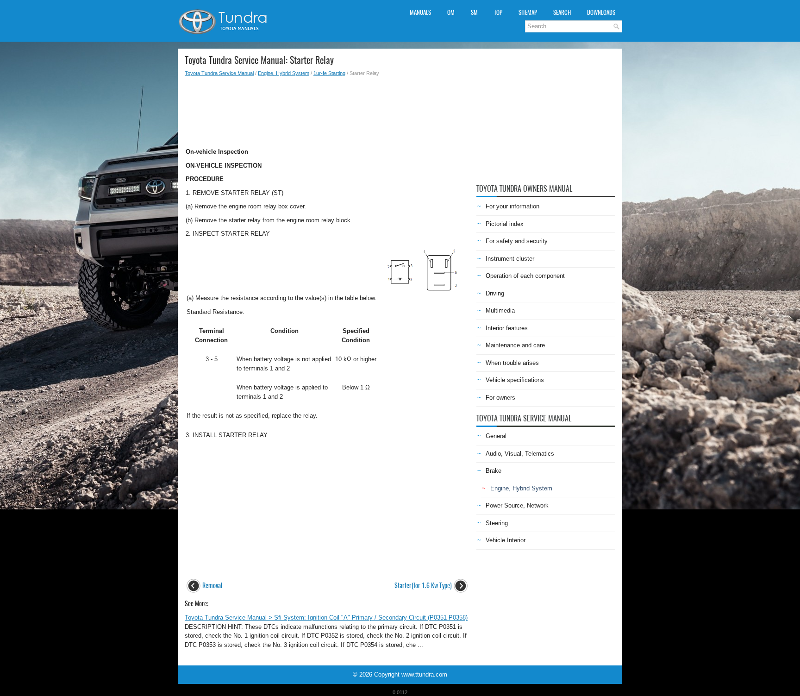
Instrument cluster (510, 258)
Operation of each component (525, 275)
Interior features (507, 328)
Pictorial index (505, 223)
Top (498, 12)
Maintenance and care (515, 345)
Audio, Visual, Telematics (520, 453)
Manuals (420, 12)
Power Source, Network (517, 505)
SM (474, 12)
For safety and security (517, 241)
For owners (500, 397)
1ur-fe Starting (329, 73)
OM (451, 12)
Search (562, 12)
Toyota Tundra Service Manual (219, 73)
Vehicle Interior (505, 540)
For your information (512, 206)
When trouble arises (512, 362)
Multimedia (500, 310)
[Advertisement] (327, 109)
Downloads (601, 12)
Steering (497, 523)
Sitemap (528, 12)
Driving (495, 293)
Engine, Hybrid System (283, 73)
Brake (493, 470)
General (496, 436)
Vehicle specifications (515, 379)
